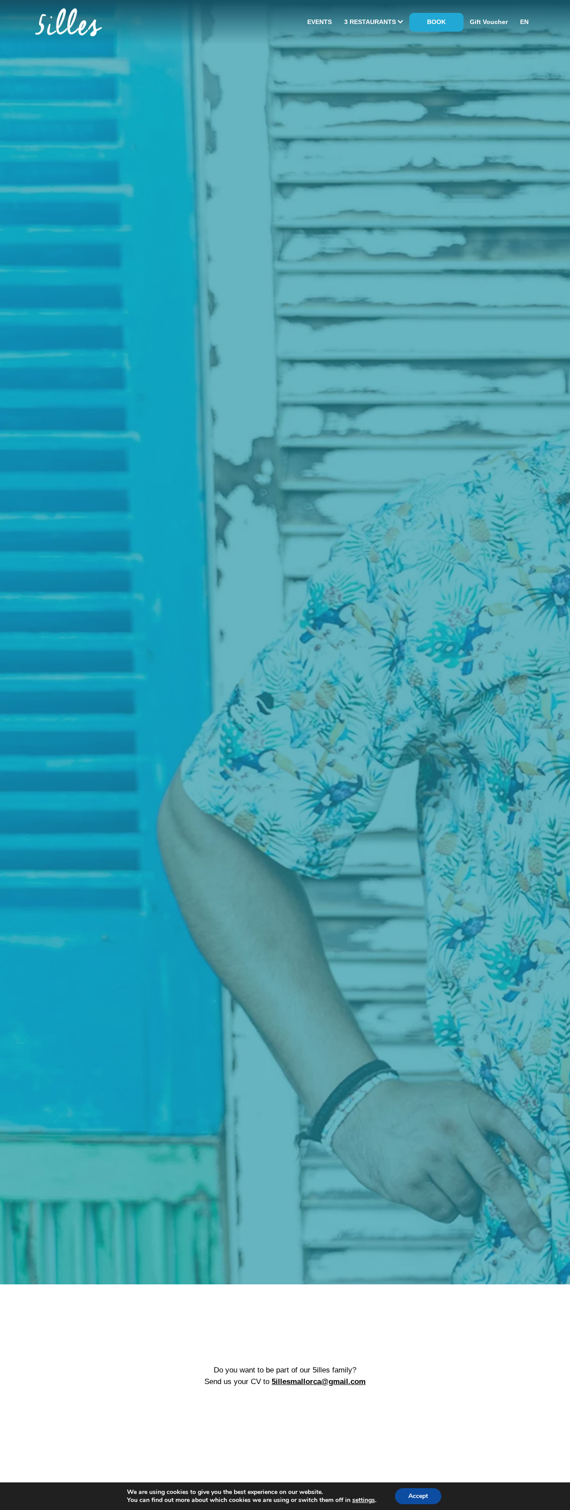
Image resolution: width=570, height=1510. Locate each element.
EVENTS (319, 21)
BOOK (436, 21)
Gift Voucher (489, 21)
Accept (418, 1496)
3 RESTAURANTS (371, 21)
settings (363, 1500)
